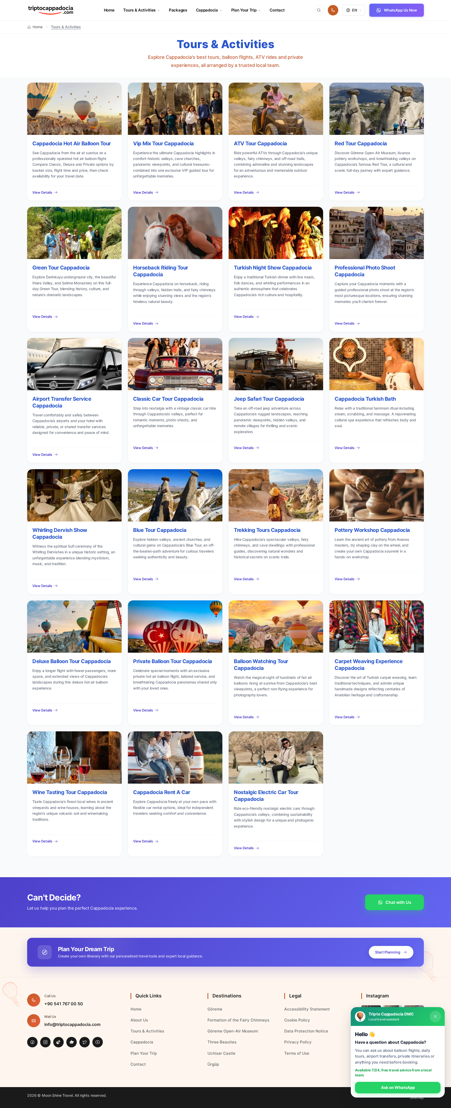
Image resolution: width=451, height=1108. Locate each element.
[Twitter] (84, 1042)
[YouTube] (97, 1042)
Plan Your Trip (244, 10)
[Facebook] (32, 1042)
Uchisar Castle (221, 1053)
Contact (277, 10)
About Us (139, 1020)
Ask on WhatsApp (398, 1087)
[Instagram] (45, 1042)
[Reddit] (71, 1042)
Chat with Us (398, 902)
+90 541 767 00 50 (63, 1003)
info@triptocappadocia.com (72, 1024)
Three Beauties (221, 1042)
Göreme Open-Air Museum (232, 1031)
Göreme (214, 1009)
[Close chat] (435, 1016)
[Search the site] (319, 10)
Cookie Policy (297, 1020)
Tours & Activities (139, 10)
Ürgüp (213, 1064)
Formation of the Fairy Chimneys (238, 1020)
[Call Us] (333, 10)
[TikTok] (58, 1042)
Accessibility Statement (307, 1009)
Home (109, 10)
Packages (178, 10)
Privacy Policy (298, 1042)
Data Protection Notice (306, 1031)
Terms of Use (296, 1053)
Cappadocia (207, 10)
